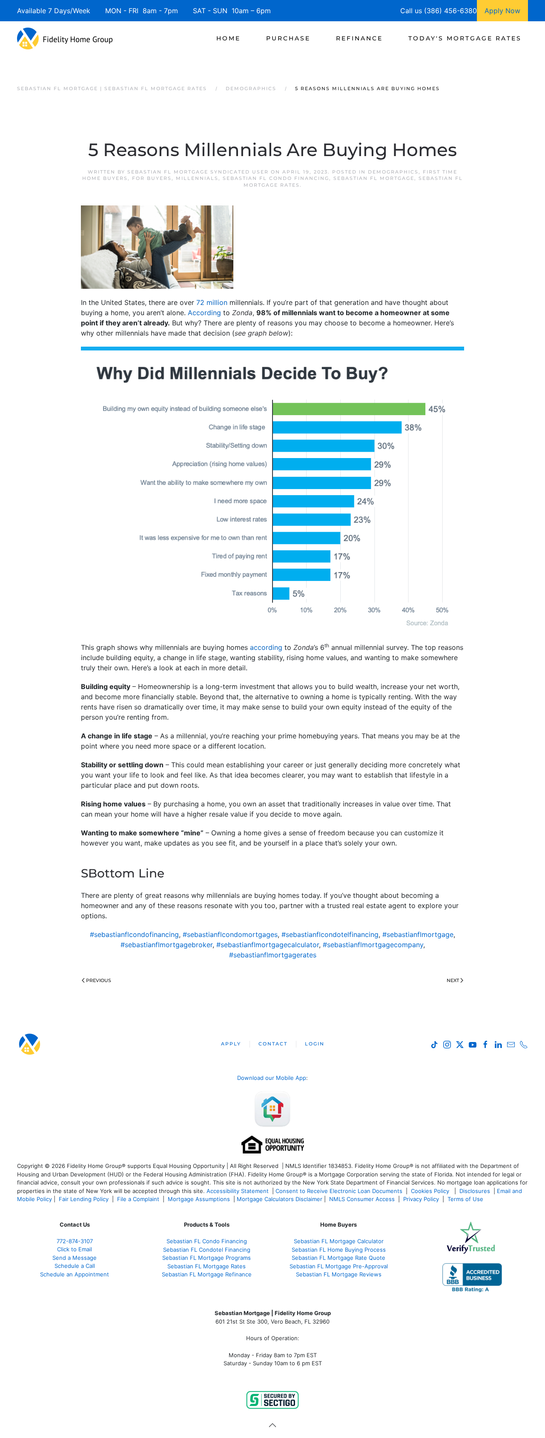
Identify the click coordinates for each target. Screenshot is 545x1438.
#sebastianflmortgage (417, 934)
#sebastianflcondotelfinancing (330, 934)
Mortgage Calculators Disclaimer (279, 1199)
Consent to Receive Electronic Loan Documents (338, 1190)
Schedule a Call (74, 1265)
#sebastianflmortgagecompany (373, 944)
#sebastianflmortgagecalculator (267, 944)
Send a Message (74, 1257)
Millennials (197, 178)
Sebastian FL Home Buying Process (339, 1249)
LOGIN (314, 1044)
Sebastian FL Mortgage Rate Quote (338, 1257)
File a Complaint (139, 1199)
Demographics (393, 172)
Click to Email (74, 1249)
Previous (98, 980)
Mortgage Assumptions (199, 1199)
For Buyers (152, 178)
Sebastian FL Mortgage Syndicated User (198, 172)
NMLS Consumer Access (362, 1199)
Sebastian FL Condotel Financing (206, 1249)
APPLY (231, 1044)
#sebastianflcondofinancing (134, 934)
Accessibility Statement (238, 1190)
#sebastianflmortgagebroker (166, 944)
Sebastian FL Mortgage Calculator (339, 1241)
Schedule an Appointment (74, 1274)
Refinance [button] (359, 38)
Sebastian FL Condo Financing (276, 178)
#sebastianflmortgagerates (272, 955)
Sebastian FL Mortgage (373, 178)
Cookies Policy (431, 1190)
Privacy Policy (421, 1199)
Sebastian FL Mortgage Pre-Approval (339, 1266)
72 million (211, 302)
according (266, 647)
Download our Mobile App (271, 1077)
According (204, 312)
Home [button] (228, 38)
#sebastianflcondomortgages (230, 934)
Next (453, 980)
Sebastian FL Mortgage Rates (206, 1266)
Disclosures (474, 1190)
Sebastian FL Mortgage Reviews (339, 1274)
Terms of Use (466, 1199)
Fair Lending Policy (84, 1199)
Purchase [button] (288, 38)
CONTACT (272, 1044)
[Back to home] (65, 38)
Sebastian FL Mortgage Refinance (207, 1274)
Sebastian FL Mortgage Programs (206, 1257)
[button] (272, 1425)
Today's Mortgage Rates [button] (465, 38)
